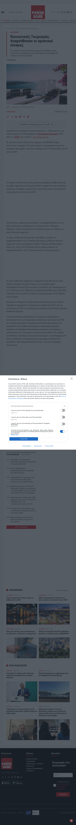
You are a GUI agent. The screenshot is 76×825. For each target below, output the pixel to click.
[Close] (72, 379)
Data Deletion (27, 446)
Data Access (38, 446)
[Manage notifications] (71, 820)
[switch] (62, 410)
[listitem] (38, 406)
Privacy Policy (49, 446)
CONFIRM (23, 439)
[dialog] (38, 412)
